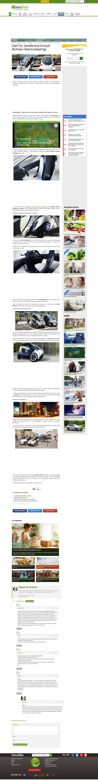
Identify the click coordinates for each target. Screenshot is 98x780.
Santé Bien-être (25, 14)
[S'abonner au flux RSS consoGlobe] (85, 755)
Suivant (13, 62)
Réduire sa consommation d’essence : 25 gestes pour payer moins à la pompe (74, 345)
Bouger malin (39, 40)
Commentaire (15, 724)
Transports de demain (85, 40)
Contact (12, 761)
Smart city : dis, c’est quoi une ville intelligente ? (26, 501)
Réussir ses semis (68, 221)
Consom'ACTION (72, 14)
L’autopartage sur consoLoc (20, 497)
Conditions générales (15, 764)
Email (14, 740)
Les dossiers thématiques (50, 764)
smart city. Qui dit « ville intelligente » (31, 421)
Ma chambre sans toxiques (70, 312)
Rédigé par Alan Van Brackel (28, 587)
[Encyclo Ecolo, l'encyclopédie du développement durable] (50, 775)
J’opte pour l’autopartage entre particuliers (24, 499)
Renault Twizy (41, 396)
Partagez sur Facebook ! (21, 76)
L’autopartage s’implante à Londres (22, 495)
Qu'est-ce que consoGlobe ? (17, 758)
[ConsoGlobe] (20, 7)
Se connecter (45, 1)
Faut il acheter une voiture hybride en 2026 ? (73, 432)
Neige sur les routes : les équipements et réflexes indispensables (73, 403)
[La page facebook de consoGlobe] (73, 755)
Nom (14, 736)
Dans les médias (48, 761)
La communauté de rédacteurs (51, 758)
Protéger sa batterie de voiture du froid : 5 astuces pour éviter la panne (73, 374)
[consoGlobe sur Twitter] (77, 755)
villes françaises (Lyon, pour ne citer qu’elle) (32, 419)
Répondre (19, 628)
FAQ (12, 763)
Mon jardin (36, 13)
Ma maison (30, 14)
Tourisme (55, 13)
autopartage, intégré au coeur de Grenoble (36, 207)
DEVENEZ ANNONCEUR (34, 770)
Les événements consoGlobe (51, 766)
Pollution (75, 40)
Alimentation (14, 13)
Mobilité (61, 13)
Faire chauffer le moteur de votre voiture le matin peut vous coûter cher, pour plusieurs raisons (73, 418)
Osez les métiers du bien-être (70, 296)
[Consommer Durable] (40, 775)
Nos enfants (42, 13)
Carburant (48, 40)
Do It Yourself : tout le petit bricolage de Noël (74, 288)
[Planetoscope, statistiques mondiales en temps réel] (28, 775)
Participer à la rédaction (50, 760)
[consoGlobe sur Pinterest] (81, 755)
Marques (68, 40)
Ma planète (49, 13)
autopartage (55, 115)
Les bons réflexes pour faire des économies (73, 247)
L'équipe (13, 760)
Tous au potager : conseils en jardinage (72, 234)
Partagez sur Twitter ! (35, 76)
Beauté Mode (20, 14)
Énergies (67, 13)
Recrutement (47, 763)
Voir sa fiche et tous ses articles (26, 595)
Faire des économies (58, 40)
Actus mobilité (30, 40)
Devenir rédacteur (23, 596)
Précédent (59, 62)
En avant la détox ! (68, 261)
